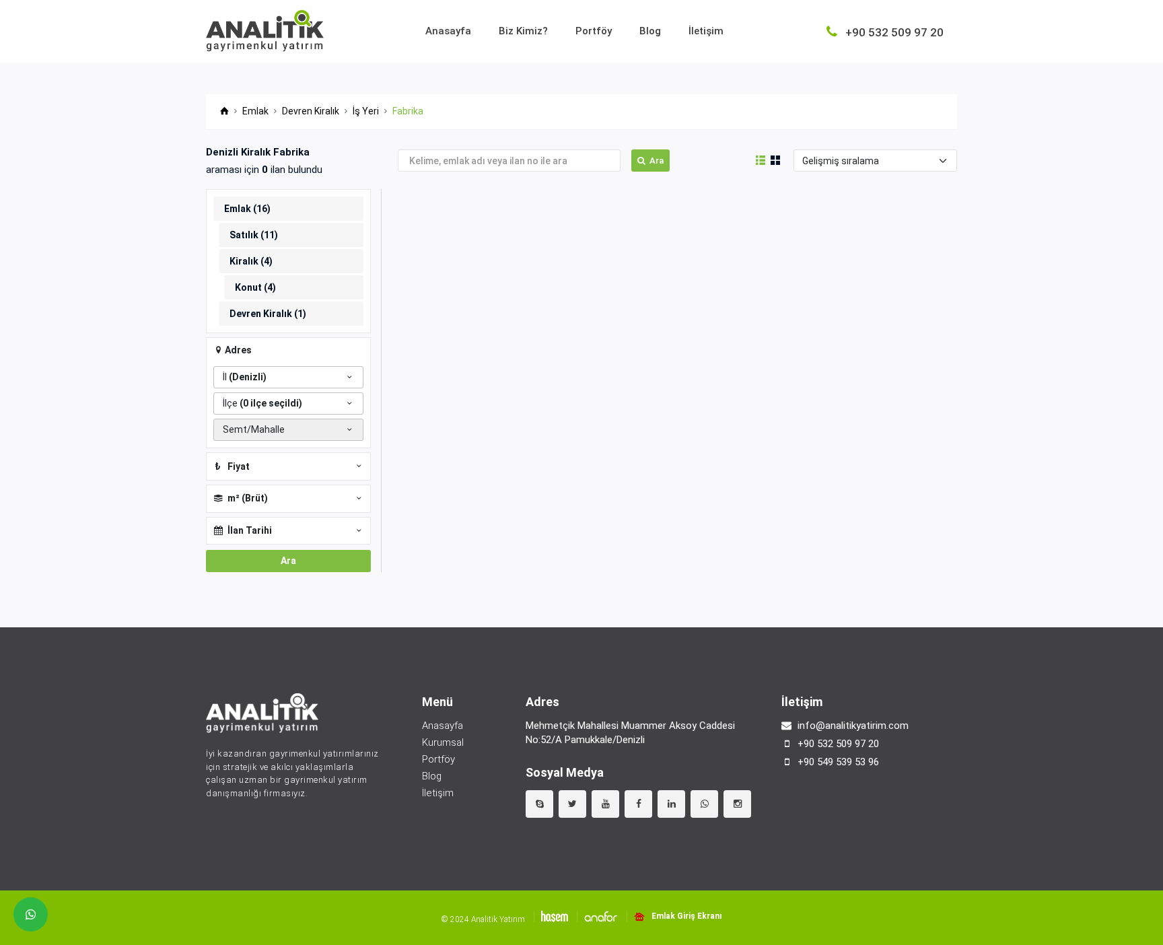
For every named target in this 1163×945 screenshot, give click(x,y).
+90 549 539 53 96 (838, 762)
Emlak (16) (247, 208)
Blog (650, 31)
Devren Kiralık (310, 111)
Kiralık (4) (251, 261)
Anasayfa (448, 31)
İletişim (706, 31)
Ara (656, 160)
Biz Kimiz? (523, 31)
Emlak (255, 111)
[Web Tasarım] (551, 916)
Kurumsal (443, 742)
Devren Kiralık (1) (268, 313)
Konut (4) (255, 287)
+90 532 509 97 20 (838, 744)
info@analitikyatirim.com (853, 726)
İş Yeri (366, 111)
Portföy (593, 31)
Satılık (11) (254, 235)
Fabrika (407, 111)
